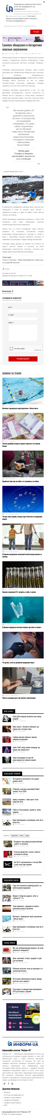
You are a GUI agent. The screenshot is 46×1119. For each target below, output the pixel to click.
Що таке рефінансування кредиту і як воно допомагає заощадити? (28, 949)
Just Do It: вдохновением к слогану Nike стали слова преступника (28, 863)
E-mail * (11, 315)
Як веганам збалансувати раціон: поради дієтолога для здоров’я (27, 980)
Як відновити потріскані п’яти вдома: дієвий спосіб (26, 780)
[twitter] (4, 1083)
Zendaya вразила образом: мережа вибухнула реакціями (25, 738)
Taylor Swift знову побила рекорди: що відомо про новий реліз (26, 748)
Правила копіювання (11, 1100)
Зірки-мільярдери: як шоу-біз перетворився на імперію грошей (24, 759)
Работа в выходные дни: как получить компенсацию (19, 698)
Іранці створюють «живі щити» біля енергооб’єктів (25, 800)
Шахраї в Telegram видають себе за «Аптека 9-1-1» (25, 897)
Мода (27, 835)
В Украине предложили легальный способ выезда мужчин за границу (22, 555)
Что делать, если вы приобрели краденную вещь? (18, 662)
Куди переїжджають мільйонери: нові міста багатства (28, 821)
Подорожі (14, 835)
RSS (5, 1105)
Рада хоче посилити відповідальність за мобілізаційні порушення (27, 886)
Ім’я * (10, 307)
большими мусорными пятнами (14, 78)
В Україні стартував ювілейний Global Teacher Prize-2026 (26, 790)
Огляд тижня (9, 943)
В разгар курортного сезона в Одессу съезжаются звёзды (27, 853)
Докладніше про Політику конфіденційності (20, 26)
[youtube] (12, 1083)
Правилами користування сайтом (26, 11)
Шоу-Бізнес (9, 711)
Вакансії (7, 1092)
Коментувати (23, 359)
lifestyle (6, 835)
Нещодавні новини (12, 774)
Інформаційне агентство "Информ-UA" (16, 1112)
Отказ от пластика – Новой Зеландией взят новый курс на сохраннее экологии (23, 261)
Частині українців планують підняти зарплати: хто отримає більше (21, 445)
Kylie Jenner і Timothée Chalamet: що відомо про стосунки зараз (26, 728)
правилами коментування (17, 16)
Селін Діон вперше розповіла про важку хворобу (27, 717)
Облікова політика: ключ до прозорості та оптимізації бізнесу (28, 970)
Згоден (36, 32)
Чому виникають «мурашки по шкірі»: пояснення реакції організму (26, 907)
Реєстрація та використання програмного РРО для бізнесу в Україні (27, 990)
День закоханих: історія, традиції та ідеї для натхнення (27, 959)
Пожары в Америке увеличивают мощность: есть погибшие (23, 156)
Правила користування (12, 1097)
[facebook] (8, 1083)
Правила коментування (12, 1103)
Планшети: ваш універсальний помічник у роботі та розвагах (28, 843)
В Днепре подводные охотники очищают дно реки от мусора (21, 627)
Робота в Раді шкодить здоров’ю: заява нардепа (27, 811)
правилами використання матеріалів (27, 14)
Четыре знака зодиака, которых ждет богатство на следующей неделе (22, 517)
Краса (21, 835)
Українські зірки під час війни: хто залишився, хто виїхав (20, 481)
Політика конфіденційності (14, 1095)
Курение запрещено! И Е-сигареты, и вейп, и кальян (19, 592)
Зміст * (11, 323)
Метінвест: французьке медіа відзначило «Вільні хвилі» (20, 408)
